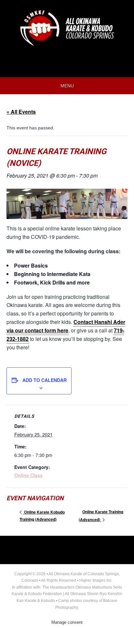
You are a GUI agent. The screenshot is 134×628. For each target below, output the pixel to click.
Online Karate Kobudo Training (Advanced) (42, 515)
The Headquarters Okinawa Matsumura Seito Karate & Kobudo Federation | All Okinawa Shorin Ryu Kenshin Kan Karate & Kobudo (67, 594)
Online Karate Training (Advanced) (101, 515)
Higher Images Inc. (96, 580)
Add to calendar (44, 380)
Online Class (28, 475)
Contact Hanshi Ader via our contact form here (66, 326)
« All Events (21, 111)
